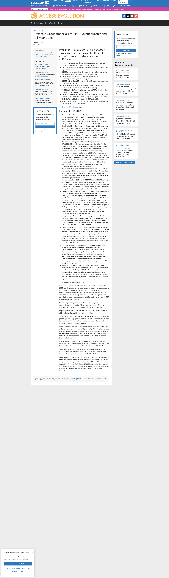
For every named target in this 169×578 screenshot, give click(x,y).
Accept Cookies (18, 563)
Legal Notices (76, 380)
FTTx (41, 54)
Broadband (49, 53)
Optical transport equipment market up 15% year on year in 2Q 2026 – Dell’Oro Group (45, 83)
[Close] (32, 552)
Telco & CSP (38, 56)
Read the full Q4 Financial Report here (74, 107)
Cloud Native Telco (83, 6)
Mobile (46, 54)
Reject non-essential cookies (18, 568)
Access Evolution (39, 30)
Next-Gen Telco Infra (42, 79)
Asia (120, 5)
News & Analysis (50, 23)
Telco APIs (113, 6)
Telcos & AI (106, 6)
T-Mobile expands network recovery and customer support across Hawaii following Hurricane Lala (125, 152)
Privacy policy (39, 131)
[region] (17, 563)
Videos (59, 23)
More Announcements (124, 162)
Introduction (38, 23)
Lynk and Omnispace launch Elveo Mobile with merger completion (125, 121)
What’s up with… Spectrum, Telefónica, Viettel (43, 67)
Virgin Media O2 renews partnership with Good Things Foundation (125, 136)
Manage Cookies (18, 571)
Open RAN (73, 6)
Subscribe (45, 127)
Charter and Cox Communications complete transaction (45, 75)
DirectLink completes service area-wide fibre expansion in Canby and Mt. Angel (43, 93)
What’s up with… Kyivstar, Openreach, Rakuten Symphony (44, 101)
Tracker (45, 56)
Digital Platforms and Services (59, 6)
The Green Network (94, 6)
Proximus (40, 42)
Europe (37, 54)
